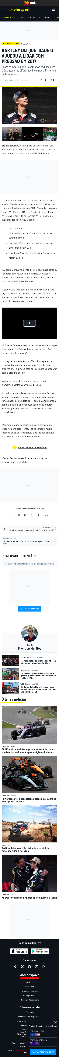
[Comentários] (53, 80)
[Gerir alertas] (46, 515)
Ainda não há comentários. (29, 563)
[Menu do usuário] (53, 10)
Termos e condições (20, 1043)
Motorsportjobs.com (29, 991)
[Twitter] (19, 515)
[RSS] (44, 966)
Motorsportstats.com (29, 1000)
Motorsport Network (24, 1050)
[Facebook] (12, 515)
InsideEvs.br (30, 982)
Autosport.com (29, 995)
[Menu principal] (5, 10)
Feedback (30, 1012)
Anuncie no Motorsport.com (29, 1016)
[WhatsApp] (25, 515)
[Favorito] (46, 80)
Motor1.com (29, 986)
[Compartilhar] (41, 80)
